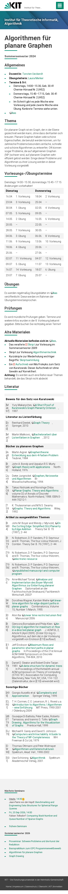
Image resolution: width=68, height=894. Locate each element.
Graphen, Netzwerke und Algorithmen (35, 477)
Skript (31, 344)
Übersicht (43, 886)
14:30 (19, 798)
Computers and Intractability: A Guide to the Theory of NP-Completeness (36, 736)
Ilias (14, 112)
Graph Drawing (16, 856)
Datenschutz (31, 886)
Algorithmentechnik (44, 352)
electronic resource (26, 558)
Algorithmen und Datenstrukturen (34, 749)
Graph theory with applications (32, 467)
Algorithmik (38, 757)
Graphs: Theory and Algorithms (33, 508)
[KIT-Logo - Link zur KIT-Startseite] (13, 5)
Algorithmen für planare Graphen (25, 852)
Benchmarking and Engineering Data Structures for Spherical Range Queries (33, 805)
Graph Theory (42, 422)
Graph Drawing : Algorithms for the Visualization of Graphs (36, 722)
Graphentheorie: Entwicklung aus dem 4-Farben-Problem (35, 454)
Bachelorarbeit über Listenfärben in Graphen (34, 436)
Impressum (18, 886)
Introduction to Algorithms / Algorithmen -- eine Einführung (37, 706)
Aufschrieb (22, 364)
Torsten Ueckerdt (32, 73)
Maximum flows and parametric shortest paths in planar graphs (33, 648)
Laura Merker (36, 78)
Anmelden (57, 886)
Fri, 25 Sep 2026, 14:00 (20, 812)
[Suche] (51, 5)
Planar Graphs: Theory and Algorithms (37, 490)
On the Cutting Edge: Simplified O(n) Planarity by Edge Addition (36, 526)
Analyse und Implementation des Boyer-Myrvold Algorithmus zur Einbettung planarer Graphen (33, 584)
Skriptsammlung (29, 360)
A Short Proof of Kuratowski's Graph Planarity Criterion (34, 407)
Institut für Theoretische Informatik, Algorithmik (33, 8)
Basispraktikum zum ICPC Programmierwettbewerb (35, 848)
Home (8, 886)
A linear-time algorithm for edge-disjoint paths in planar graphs (37, 603)
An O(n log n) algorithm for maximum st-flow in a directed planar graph (36, 627)
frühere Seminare (18, 826)
